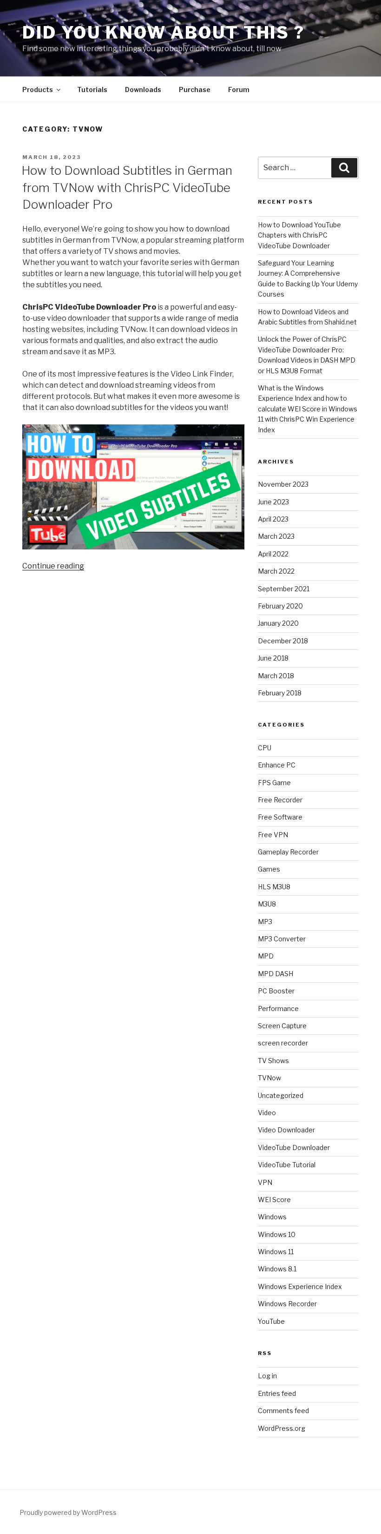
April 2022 (273, 554)
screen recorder (283, 1043)
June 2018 (273, 658)
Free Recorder (280, 800)
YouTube (271, 1321)
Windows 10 (277, 1234)
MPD (266, 956)
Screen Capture (282, 1026)
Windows (272, 1217)
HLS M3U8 (274, 887)
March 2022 (276, 571)
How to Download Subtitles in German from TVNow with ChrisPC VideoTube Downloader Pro (126, 187)
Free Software (280, 817)
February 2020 (280, 606)
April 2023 (273, 519)
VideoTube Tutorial (286, 1165)
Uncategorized (280, 1095)
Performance (278, 1008)
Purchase (194, 89)
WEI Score (274, 1199)
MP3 (265, 922)
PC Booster (276, 991)
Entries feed (277, 1393)
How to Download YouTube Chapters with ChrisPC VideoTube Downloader (299, 235)
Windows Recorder (287, 1304)
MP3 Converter (282, 939)
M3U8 (267, 904)
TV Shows (273, 1061)
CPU (264, 748)
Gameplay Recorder (288, 852)
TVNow (269, 1078)
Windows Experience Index (300, 1286)
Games (269, 869)
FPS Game (274, 783)
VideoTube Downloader (294, 1147)
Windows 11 (276, 1252)
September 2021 (283, 589)
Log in (267, 1376)
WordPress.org (281, 1428)
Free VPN (273, 835)
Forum (239, 89)
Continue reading (53, 566)
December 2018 (283, 641)
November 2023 (283, 484)
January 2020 (278, 623)
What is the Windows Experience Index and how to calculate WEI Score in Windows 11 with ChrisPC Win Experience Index (307, 409)
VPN (265, 1182)
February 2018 (280, 693)
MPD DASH (275, 974)
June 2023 (273, 502)
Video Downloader (286, 1130)
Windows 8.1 (277, 1269)
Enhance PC (277, 765)
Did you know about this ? (163, 32)
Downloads (143, 89)
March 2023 (276, 536)
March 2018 (276, 676)
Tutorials (92, 89)
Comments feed (283, 1411)
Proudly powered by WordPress (68, 1512)
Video (267, 1113)
